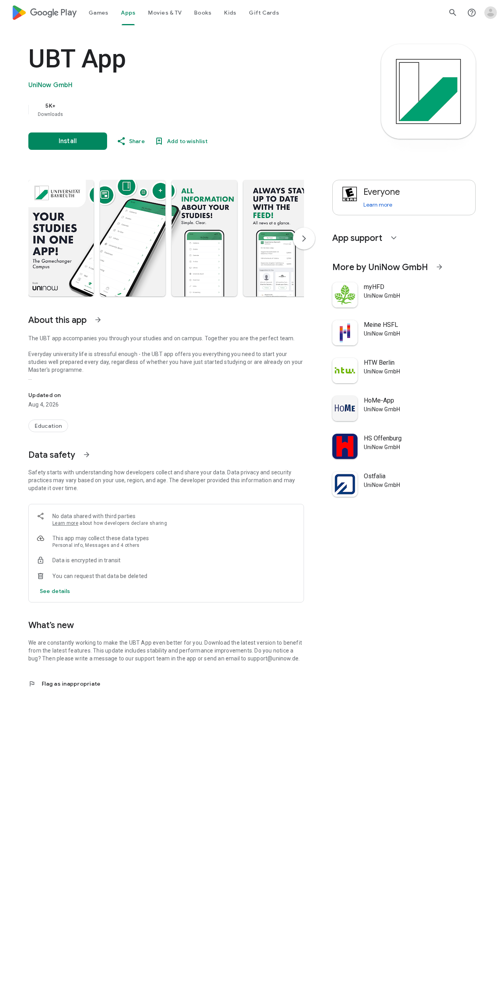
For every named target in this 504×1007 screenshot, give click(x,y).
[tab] (98, 12)
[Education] (48, 426)
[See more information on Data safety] (86, 454)
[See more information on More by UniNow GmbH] (439, 266)
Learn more (65, 523)
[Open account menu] (490, 12)
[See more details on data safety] (55, 591)
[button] (61, 238)
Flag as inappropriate (64, 683)
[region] (185, 109)
